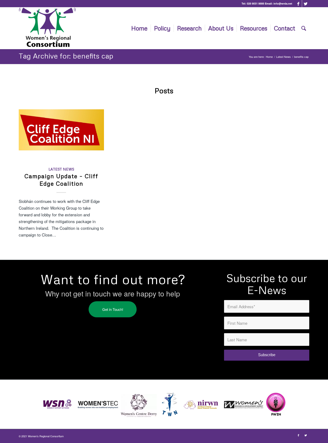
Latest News (61, 169)
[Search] (303, 28)
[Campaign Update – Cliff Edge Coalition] (61, 130)
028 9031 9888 (255, 3)
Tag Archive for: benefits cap (66, 55)
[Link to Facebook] (298, 3)
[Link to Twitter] (305, 3)
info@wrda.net (282, 3)
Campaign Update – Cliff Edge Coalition (61, 179)
